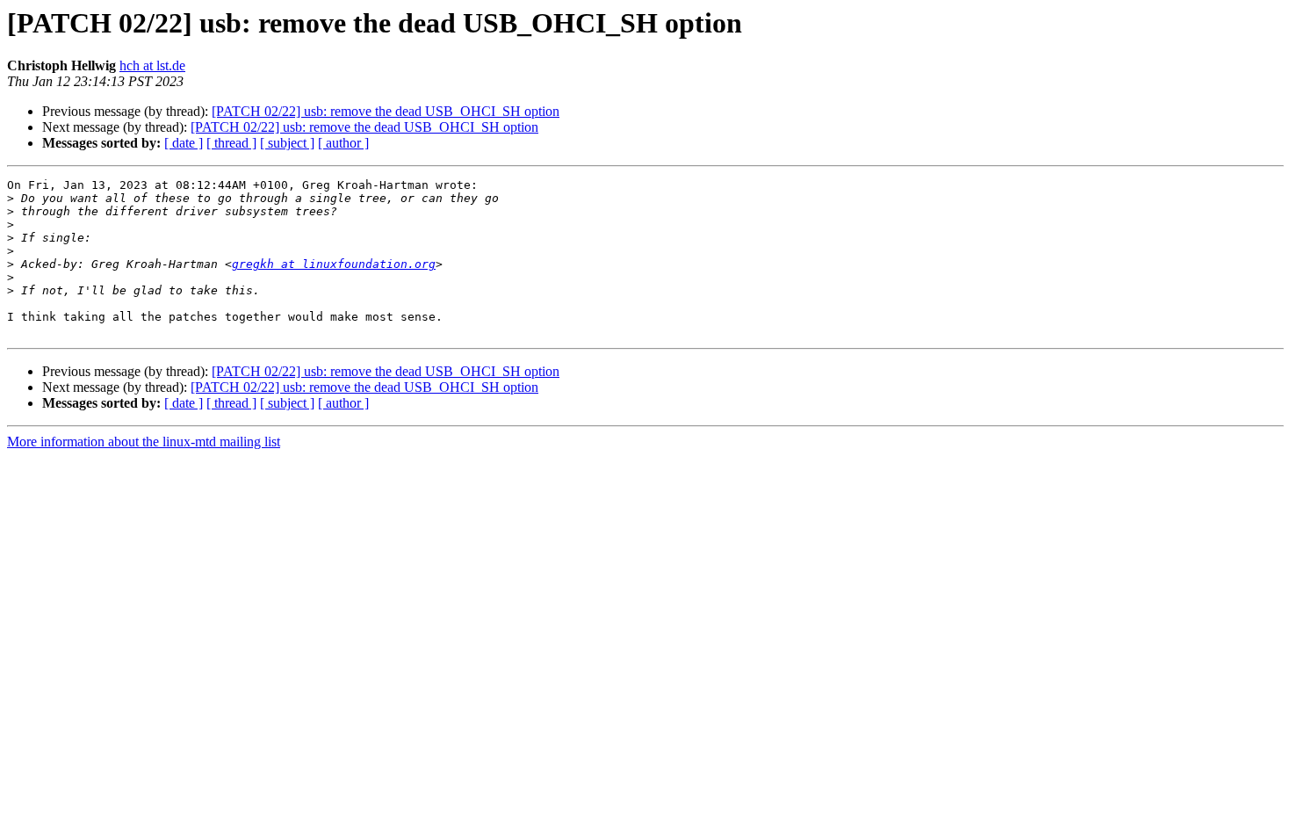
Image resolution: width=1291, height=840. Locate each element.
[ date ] (183, 142)
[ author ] (343, 142)
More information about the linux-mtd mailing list (143, 441)
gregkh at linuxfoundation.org (334, 264)
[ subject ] (287, 142)
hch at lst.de (152, 65)
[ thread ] (231, 142)
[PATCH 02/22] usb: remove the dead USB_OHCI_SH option (385, 111)
